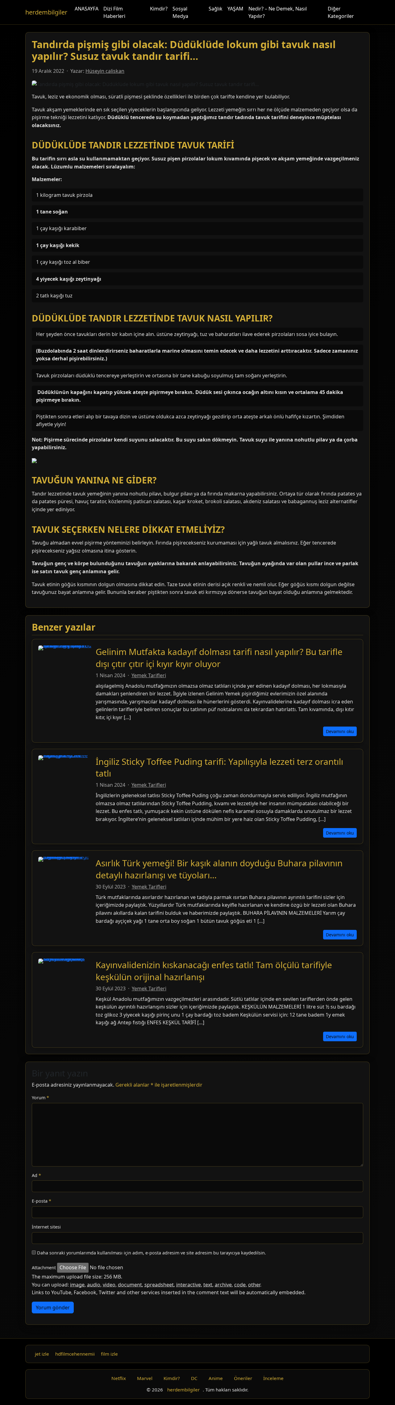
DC (194, 1378)
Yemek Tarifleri (148, 675)
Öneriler (243, 1378)
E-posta (41, 1201)
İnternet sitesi (46, 1227)
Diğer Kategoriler (341, 12)
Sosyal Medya (180, 12)
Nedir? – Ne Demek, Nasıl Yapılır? (277, 12)
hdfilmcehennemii (75, 1354)
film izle (109, 1354)
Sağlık (215, 8)
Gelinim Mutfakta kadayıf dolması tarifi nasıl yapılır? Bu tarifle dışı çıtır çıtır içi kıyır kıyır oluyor (219, 657)
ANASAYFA (86, 8)
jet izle (42, 1354)
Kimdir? (159, 8)
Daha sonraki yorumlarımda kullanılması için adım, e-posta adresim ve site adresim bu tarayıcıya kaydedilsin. (151, 1253)
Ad (36, 1175)
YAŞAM (235, 8)
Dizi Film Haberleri (114, 12)
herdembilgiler (46, 12)
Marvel (144, 1378)
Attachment (44, 1267)
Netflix (118, 1378)
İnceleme (273, 1378)
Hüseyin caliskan (104, 71)
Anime (216, 1378)
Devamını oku (340, 731)
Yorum (40, 1097)
